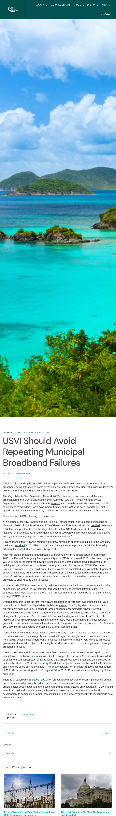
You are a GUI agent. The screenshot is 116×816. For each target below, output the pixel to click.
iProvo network (59, 666)
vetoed (31, 626)
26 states (34, 679)
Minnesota (29, 656)
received (20, 545)
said (37, 569)
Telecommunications (38, 433)
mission (55, 503)
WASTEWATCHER (61, 5)
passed (63, 605)
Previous (11, 733)
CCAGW (105, 14)
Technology (20, 433)
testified (95, 525)
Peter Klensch (23, 474)
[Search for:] (19, 753)
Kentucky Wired (47, 663)
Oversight (8, 433)
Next (107, 733)
